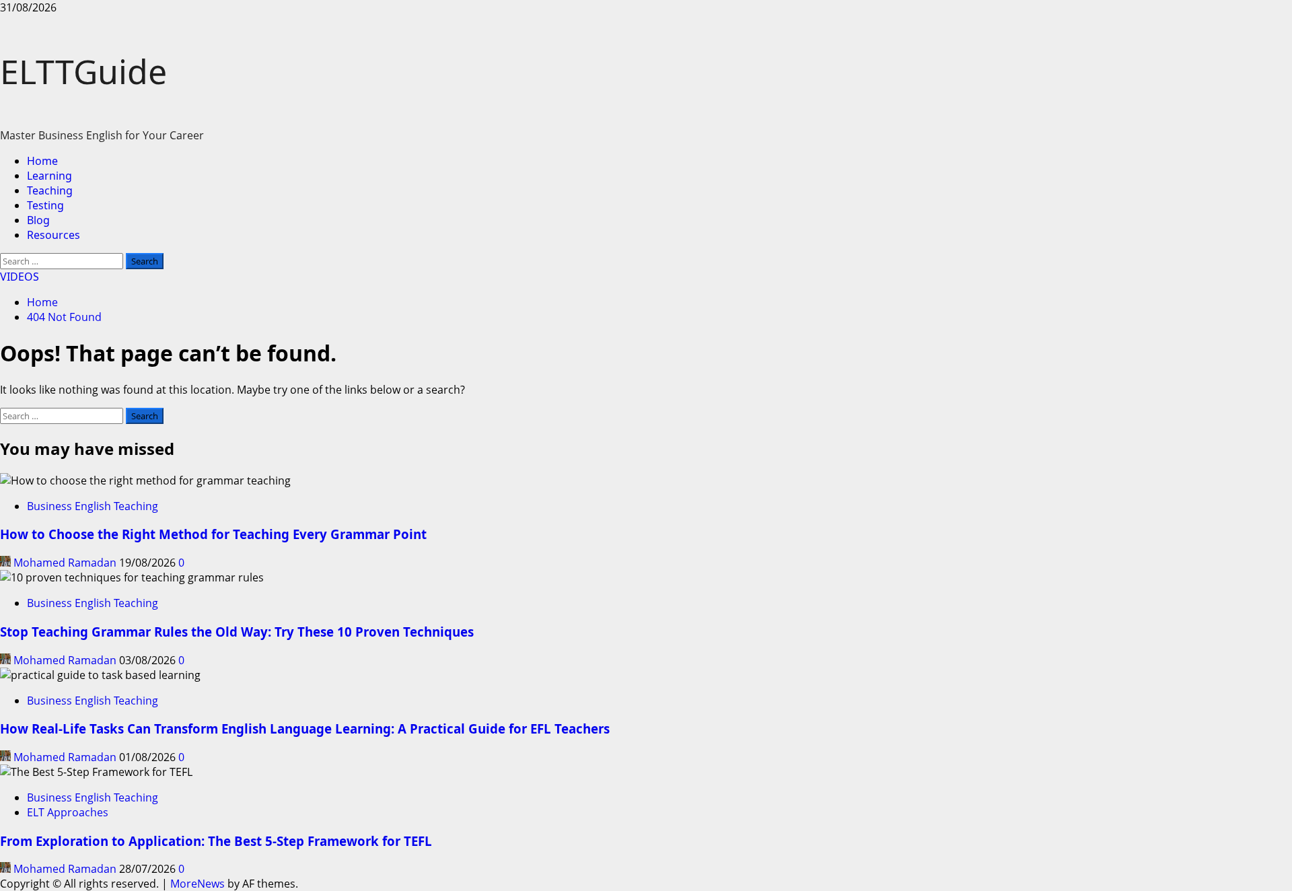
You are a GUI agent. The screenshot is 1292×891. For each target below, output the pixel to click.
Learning (49, 175)
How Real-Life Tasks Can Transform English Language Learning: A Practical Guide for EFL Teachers (305, 728)
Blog (38, 220)
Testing (45, 205)
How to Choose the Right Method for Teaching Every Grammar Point (213, 534)
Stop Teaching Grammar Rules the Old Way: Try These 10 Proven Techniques (237, 631)
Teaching (50, 190)
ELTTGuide (83, 71)
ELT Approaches (67, 812)
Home (42, 160)
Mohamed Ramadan (65, 562)
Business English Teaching (92, 506)
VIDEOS (19, 276)
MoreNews (197, 883)
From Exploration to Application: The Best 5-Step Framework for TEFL (216, 840)
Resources (53, 234)
